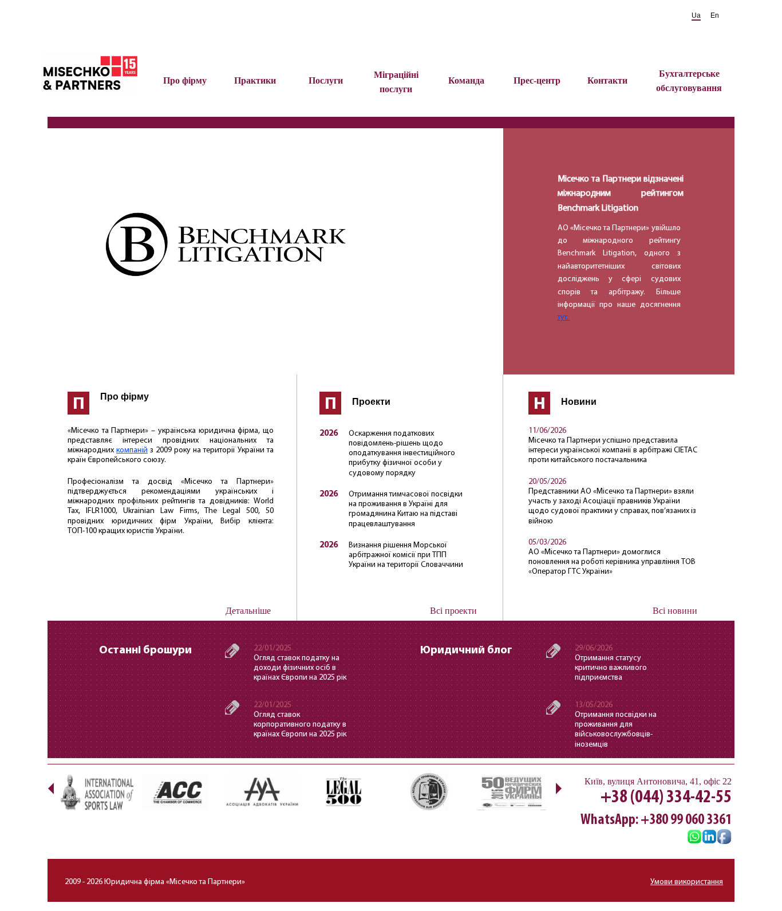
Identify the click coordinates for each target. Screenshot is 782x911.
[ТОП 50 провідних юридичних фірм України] (511, 791)
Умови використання (686, 882)
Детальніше (248, 611)
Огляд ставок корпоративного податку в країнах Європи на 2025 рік (300, 725)
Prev (51, 788)
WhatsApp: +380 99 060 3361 (656, 820)
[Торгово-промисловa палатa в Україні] (179, 791)
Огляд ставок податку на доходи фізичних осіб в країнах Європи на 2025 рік (300, 668)
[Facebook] (724, 837)
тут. (564, 317)
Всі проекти (453, 611)
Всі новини (675, 611)
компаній (132, 450)
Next (558, 788)
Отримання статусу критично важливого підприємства (611, 668)
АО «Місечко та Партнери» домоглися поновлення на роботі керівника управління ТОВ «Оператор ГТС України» (612, 562)
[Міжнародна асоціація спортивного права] (96, 791)
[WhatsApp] (694, 837)
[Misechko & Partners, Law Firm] (709, 837)
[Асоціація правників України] (428, 791)
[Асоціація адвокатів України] (262, 791)
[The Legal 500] (345, 791)
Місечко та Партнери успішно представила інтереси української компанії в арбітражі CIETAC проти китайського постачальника (612, 450)
